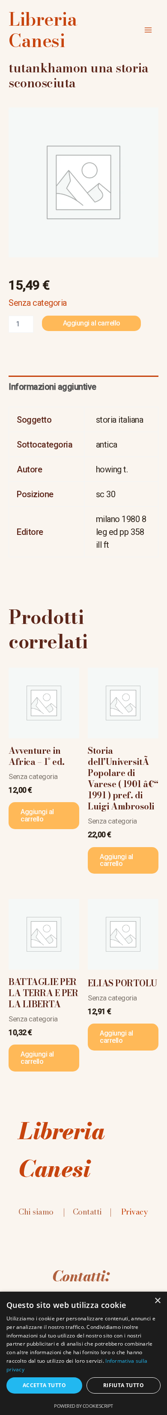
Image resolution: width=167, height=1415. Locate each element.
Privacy (134, 1212)
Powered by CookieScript (83, 1406)
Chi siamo (36, 1212)
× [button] (157, 1301)
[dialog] (83, 1353)
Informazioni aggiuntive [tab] (52, 387)
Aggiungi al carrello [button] (37, 815)
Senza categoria (38, 303)
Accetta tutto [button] (44, 1385)
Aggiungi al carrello (91, 323)
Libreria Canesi (43, 30)
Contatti (87, 1212)
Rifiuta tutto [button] (123, 1385)
